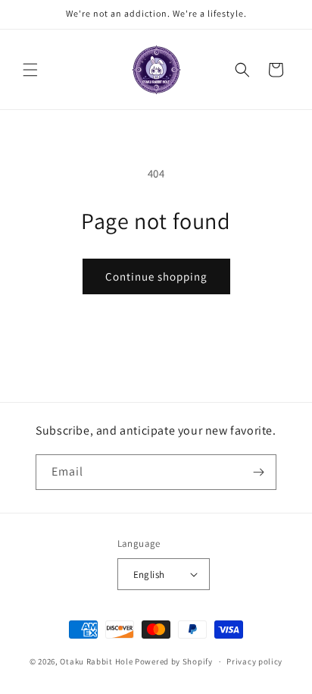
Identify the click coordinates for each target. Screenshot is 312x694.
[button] (30, 69)
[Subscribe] (259, 472)
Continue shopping (156, 276)
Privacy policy (254, 661)
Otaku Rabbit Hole (96, 661)
